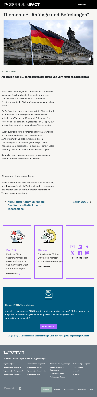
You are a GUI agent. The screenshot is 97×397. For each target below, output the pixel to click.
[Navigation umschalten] (91, 4)
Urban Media (78, 367)
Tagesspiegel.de (9, 364)
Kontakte (82, 4)
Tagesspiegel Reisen (57, 377)
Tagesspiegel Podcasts (12, 374)
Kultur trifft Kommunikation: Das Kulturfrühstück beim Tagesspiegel (26, 205)
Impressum (82, 390)
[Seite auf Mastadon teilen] (87, 253)
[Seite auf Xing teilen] (87, 246)
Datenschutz (69, 390)
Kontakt (57, 390)
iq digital (76, 374)
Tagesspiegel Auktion (34, 367)
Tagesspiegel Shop (57, 374)
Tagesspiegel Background (13, 371)
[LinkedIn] (20, 388)
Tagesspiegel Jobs (33, 374)
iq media (76, 371)
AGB (91, 390)
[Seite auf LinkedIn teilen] (79, 246)
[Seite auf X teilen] (72, 253)
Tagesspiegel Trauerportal (36, 371)
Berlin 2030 (80, 202)
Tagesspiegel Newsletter (13, 367)
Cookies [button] (46, 390)
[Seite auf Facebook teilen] (79, 253)
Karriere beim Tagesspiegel (60, 364)
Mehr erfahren (12, 274)
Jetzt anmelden (48, 326)
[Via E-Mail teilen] (72, 246)
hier (38, 158)
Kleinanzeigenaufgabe (81, 364)
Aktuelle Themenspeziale (36, 364)
